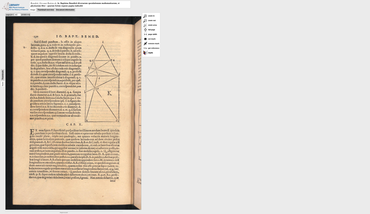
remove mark (153, 44)
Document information (65, 10)
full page (151, 30)
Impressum (64, 212)
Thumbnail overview (45, 10)
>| (29, 15)
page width (152, 34)
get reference (153, 48)
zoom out (152, 20)
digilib (150, 53)
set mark (152, 39)
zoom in (151, 16)
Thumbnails (3, 75)
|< (11, 15)
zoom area (152, 25)
